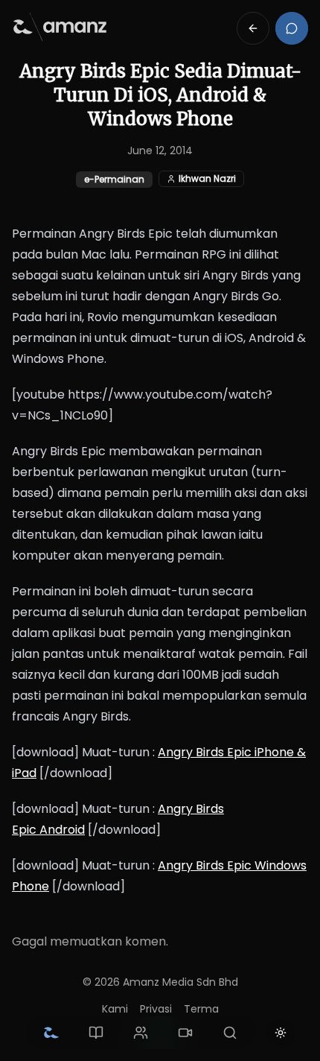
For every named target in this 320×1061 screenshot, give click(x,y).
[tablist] (140, 1032)
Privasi (156, 1008)
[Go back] (253, 28)
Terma (201, 1008)
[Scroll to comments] (291, 28)
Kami (115, 1008)
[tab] (51, 1032)
